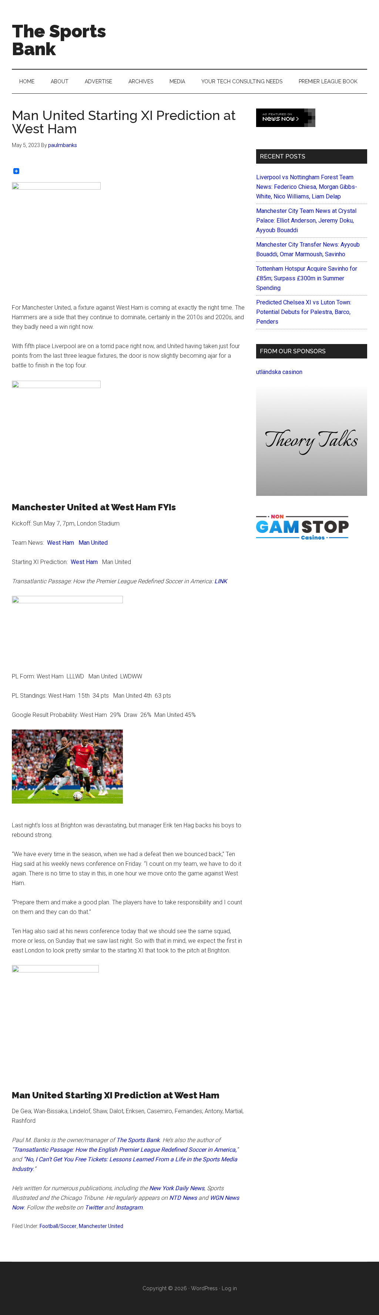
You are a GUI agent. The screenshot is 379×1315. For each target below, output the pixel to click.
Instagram (129, 1207)
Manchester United (101, 1226)
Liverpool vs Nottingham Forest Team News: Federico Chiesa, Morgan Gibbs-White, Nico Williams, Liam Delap (306, 187)
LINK (220, 581)
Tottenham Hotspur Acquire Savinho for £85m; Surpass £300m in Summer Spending (306, 278)
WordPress (204, 1288)
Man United (93, 542)
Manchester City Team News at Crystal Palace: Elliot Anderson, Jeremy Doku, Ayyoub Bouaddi (306, 220)
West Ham (60, 542)
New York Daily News (176, 1188)
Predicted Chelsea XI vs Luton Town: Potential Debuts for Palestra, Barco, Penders (303, 312)
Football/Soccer (58, 1226)
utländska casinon (279, 372)
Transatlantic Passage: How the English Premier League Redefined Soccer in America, (125, 1149)
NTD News (183, 1197)
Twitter (94, 1207)
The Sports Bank (59, 40)
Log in (229, 1288)
